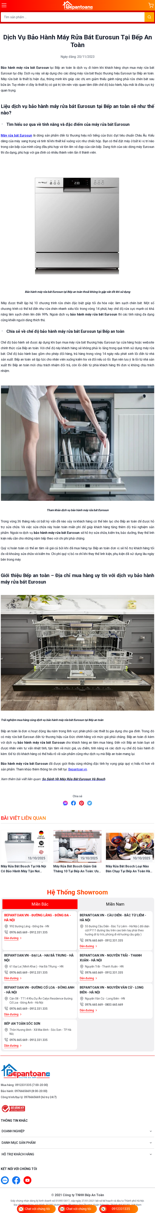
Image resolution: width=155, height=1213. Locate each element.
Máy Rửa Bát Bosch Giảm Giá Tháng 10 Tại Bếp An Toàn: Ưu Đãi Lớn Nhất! (75, 869)
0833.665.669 (114, 1004)
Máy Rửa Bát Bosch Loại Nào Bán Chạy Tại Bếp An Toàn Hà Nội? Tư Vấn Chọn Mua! (128, 869)
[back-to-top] (147, 1188)
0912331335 (23, 1085)
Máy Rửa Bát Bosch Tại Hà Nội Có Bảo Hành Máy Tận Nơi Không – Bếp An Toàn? (23, 869)
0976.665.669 (18, 932)
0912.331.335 (38, 932)
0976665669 (23, 1091)
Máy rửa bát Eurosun (16, 135)
